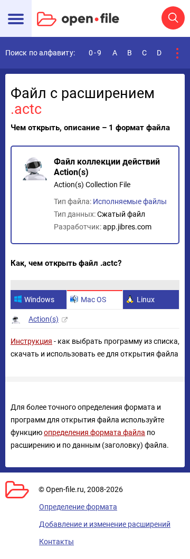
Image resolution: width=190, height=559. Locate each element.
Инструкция (31, 341)
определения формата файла (94, 432)
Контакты (56, 541)
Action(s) (43, 319)
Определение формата (78, 507)
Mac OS (93, 299)
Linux (146, 299)
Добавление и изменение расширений (104, 524)
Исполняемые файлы (130, 201)
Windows (39, 299)
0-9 (95, 53)
